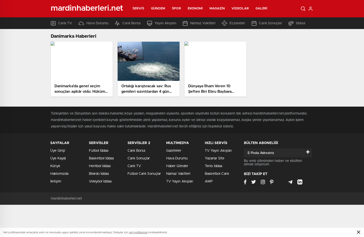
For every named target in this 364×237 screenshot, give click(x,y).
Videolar (240, 8)
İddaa (300, 23)
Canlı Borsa (131, 23)
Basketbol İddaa (101, 158)
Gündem (158, 8)
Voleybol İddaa (100, 181)
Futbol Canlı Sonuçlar (144, 174)
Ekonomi (195, 8)
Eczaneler (237, 23)
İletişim (55, 181)
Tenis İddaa (213, 166)
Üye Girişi (57, 150)
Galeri (262, 8)
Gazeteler (173, 150)
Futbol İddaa (98, 150)
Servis (138, 8)
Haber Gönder (177, 166)
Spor (176, 8)
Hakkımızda (59, 174)
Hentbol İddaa (99, 166)
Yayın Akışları (165, 23)
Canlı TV (65, 23)
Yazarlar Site (214, 158)
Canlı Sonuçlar (270, 23)
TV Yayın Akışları (179, 181)
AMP (209, 181)
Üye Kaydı (58, 158)
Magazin (217, 8)
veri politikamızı (138, 232)
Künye (55, 166)
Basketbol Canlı (217, 174)
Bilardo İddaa (99, 174)
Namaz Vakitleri (202, 23)
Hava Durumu (97, 23)
